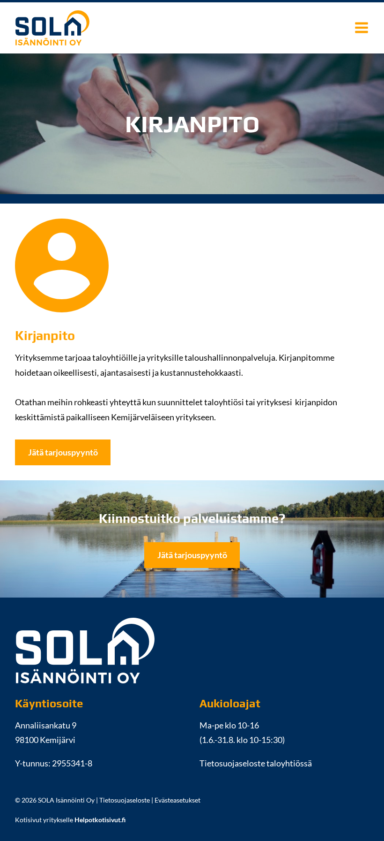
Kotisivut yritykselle (70, 820)
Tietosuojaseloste (124, 800)
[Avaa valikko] (361, 27)
